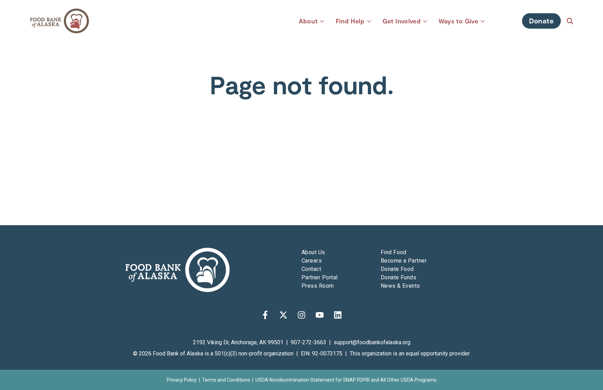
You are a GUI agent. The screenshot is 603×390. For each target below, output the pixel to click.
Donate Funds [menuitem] (399, 277)
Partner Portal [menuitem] (320, 277)
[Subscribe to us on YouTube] (320, 315)
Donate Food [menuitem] (397, 269)
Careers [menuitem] (312, 260)
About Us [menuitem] (313, 252)
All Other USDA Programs (408, 380)
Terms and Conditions (226, 380)
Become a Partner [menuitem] (404, 260)
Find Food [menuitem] (394, 252)
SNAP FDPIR (356, 380)
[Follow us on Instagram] (301, 315)
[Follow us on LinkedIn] (338, 315)
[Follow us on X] (283, 315)
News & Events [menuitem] (400, 285)
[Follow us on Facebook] (265, 315)
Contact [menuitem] (311, 269)
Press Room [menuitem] (318, 285)
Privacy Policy (182, 380)
